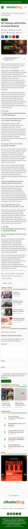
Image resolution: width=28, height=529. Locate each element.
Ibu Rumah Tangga (9, 273)
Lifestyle (10, 448)
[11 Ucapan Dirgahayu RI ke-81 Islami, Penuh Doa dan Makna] (6, 321)
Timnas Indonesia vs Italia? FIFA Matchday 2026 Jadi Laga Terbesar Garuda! (16, 432)
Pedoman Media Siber (19, 508)
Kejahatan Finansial (6, 276)
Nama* (3, 361)
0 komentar (12, 32)
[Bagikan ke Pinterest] (13, 36)
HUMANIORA (15, 70)
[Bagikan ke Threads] (17, 36)
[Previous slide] (24, 385)
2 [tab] (11, 495)
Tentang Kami (4, 508)
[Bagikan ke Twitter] (6, 36)
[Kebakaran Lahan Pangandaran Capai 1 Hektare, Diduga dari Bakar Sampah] (20, 394)
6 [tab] (18, 495)
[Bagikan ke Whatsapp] (10, 36)
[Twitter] (17, 514)
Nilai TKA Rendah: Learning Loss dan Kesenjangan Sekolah (14, 229)
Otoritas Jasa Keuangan (7, 239)
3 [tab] (13, 495)
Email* (3, 367)
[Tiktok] (20, 514)
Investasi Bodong (20, 273)
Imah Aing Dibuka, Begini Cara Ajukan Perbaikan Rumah (18, 311)
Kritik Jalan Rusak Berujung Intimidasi (11, 145)
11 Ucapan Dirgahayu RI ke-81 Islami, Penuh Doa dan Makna (19, 320)
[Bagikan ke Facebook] (2, 36)
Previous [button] (3, 475)
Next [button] (25, 475)
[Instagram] (11, 514)
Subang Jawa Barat (6, 278)
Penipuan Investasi (17, 276)
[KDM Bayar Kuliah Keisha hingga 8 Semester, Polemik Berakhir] (6, 303)
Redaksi (11, 508)
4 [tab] (14, 495)
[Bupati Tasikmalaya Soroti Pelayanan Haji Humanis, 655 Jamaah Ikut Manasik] (7, 394)
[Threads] (14, 514)
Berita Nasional (12, 434)
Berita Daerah (5, 401)
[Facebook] (8, 514)
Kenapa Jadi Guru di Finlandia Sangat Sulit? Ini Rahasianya (14, 114)
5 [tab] (16, 495)
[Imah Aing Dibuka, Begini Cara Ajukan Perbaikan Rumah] (6, 312)
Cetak (19, 32)
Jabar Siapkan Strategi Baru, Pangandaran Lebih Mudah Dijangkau (16, 439)
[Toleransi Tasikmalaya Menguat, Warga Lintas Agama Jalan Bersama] (6, 294)
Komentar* (4, 344)
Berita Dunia (11, 426)
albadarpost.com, (6, 70)
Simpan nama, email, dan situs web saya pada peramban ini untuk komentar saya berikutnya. (14, 375)
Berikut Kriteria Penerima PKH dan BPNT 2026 (12, 205)
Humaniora (4, 19)
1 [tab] (9, 495)
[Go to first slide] (26, 385)
